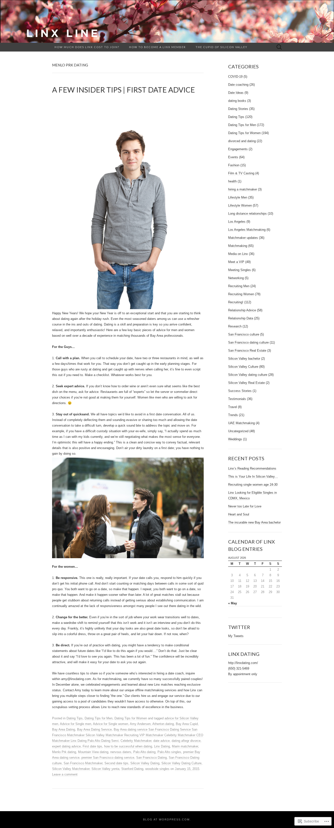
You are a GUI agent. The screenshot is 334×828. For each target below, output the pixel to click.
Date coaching (238, 84)
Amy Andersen (140, 724)
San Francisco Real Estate (247, 350)
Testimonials (237, 399)
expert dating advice (66, 746)
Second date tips (116, 763)
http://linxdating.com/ (243, 663)
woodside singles (157, 769)
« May (232, 603)
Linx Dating (162, 746)
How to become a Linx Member (157, 47)
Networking (236, 278)
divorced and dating (242, 141)
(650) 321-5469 (238, 668)
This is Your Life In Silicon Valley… (253, 476)
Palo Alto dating (144, 752)
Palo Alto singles (169, 752)
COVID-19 (235, 76)
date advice (161, 741)
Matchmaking (237, 246)
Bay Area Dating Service (94, 729)
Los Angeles (236, 221)
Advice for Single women (110, 724)
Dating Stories (238, 109)
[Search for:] (279, 47)
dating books (237, 101)
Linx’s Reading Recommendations (252, 468)
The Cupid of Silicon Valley (221, 47)
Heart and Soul (238, 514)
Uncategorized (238, 431)
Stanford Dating (132, 769)
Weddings (235, 439)
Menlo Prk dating (64, 752)
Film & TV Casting (241, 173)
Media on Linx (238, 254)
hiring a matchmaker (242, 189)
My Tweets (236, 636)
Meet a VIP (236, 262)
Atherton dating (163, 724)
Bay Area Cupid (187, 724)
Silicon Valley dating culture (247, 375)
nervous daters (120, 752)
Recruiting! (235, 302)
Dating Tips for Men (98, 718)
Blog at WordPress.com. (167, 819)
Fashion (233, 165)
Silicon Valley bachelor (244, 358)
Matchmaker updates (243, 238)
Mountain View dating (93, 752)
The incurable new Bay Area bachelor (254, 522)
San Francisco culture (243, 334)
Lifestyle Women (240, 205)
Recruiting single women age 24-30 (253, 484)
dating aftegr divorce (186, 741)
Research (235, 326)
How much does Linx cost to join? (87, 47)
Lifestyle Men (237, 197)
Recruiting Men (238, 286)
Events (233, 157)
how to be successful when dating (128, 746)
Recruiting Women (241, 294)
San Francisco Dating (151, 757)
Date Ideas (236, 92)
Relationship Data (240, 318)
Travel (232, 407)
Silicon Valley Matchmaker (70, 769)
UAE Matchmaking (241, 423)
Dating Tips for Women (130, 718)
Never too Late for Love (244, 506)
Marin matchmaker (185, 746)
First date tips (92, 746)
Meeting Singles (239, 270)
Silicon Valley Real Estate (246, 383)
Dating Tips (75, 718)
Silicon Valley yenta (105, 769)
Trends (233, 415)
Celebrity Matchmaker (136, 741)
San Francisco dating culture (248, 342)
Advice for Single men (75, 724)
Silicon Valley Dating (144, 763)
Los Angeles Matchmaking (247, 229)
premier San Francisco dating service (107, 757)
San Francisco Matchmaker (83, 763)
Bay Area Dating (63, 729)
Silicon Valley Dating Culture (181, 763)
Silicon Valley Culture (243, 366)
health (232, 181)
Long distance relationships (247, 213)
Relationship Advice (242, 310)
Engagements (238, 149)
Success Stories (240, 391)
